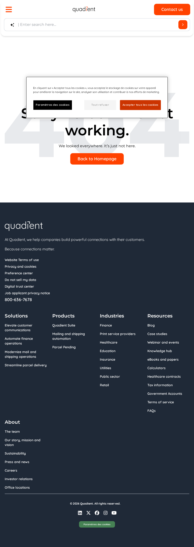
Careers (11, 470)
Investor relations (19, 479)
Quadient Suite (63, 325)
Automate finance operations (19, 340)
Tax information (160, 385)
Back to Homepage (97, 158)
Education (107, 351)
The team (12, 431)
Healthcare (108, 342)
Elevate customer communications (18, 327)
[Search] (182, 24)
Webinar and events (163, 342)
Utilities (105, 368)
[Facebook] (97, 513)
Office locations (17, 487)
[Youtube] (114, 513)
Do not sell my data (20, 280)
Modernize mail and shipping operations (20, 354)
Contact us (172, 9)
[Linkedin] (80, 513)
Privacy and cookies (20, 266)
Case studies (157, 334)
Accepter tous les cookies (140, 104)
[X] (88, 513)
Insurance (107, 359)
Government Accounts (164, 393)
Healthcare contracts (164, 376)
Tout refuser (100, 104)
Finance (106, 325)
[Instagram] (105, 513)
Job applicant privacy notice (27, 293)
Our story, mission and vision (22, 442)
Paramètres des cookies (97, 524)
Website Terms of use (22, 260)
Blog (151, 325)
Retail (104, 385)
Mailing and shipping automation (68, 336)
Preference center (19, 273)
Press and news (17, 462)
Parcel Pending (64, 347)
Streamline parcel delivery (26, 365)
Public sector (110, 376)
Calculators (156, 368)
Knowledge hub (159, 351)
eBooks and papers (163, 359)
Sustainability (15, 453)
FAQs (151, 411)
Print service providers (118, 334)
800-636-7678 (18, 299)
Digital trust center (19, 286)
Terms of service (160, 402)
